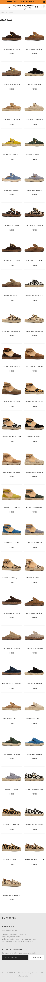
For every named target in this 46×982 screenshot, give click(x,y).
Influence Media (23, 976)
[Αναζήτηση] (8, 7)
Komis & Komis (18, 973)
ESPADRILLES (9, 12)
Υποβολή (36, 957)
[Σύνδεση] (36, 6)
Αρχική (2, 12)
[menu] (2, 7)
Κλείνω (44, 2)
